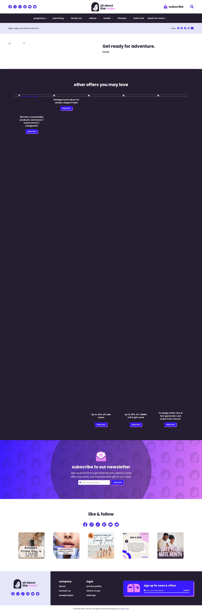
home (10, 28)
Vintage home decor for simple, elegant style (66, 101)
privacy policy (94, 586)
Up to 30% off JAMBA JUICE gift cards (136, 416)
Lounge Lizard (124, 609)
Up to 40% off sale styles (101, 416)
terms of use (93, 590)
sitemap (91, 595)
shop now (31, 131)
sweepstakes (66, 595)
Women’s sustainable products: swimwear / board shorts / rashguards (31, 121)
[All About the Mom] (103, 6)
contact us (65, 590)
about (62, 586)
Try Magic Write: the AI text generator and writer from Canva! (170, 416)
